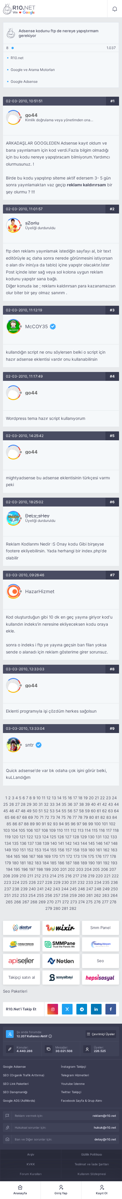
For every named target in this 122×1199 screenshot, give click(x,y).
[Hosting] (21, 928)
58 (81, 810)
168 (39, 856)
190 (91, 862)
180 (15, 862)
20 (91, 797)
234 (97, 882)
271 (58, 901)
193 (114, 862)
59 (87, 810)
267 (25, 901)
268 (33, 901)
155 (53, 849)
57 (75, 810)
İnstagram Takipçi (73, 1066)
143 (76, 843)
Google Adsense (14, 1066)
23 (108, 797)
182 (30, 862)
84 (114, 817)
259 (73, 895)
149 (7, 849)
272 (65, 901)
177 (106, 856)
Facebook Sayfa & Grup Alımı (81, 1100)
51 (40, 810)
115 (95, 830)
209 (14, 875)
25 (5, 804)
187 (68, 862)
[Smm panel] (60, 944)
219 (91, 875)
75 (63, 817)
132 (106, 836)
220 (99, 875)
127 (68, 836)
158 (76, 849)
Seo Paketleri (15, 991)
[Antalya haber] (21, 944)
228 (48, 882)
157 (68, 849)
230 (65, 882)
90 (38, 823)
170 (55, 856)
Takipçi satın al (21, 977)
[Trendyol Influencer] (60, 928)
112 (73, 830)
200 (55, 869)
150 (15, 849)
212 (37, 875)
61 (99, 810)
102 (112, 823)
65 (7, 817)
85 (9, 823)
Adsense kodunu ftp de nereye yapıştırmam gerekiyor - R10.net (19, 9)
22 (102, 797)
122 (30, 836)
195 (17, 869)
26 (11, 804)
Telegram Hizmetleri (75, 1075)
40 (93, 804)
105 (22, 830)
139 (46, 843)
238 (15, 888)
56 (70, 810)
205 (96, 869)
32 (46, 804)
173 (76, 856)
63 (110, 810)
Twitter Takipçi (71, 1092)
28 (23, 804)
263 (105, 895)
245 (73, 888)
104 (14, 830)
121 (22, 836)
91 (44, 823)
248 (97, 888)
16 (70, 797)
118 (116, 830)
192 (106, 862)
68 (24, 817)
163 (114, 849)
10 (38, 797)
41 (99, 804)
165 (17, 856)
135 (15, 843)
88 (26, 823)
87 (20, 823)
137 (31, 843)
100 (97, 823)
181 (23, 862)
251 (7, 895)
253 (23, 895)
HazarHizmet (39, 591)
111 (66, 830)
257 (56, 895)
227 (40, 882)
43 (110, 804)
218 (83, 875)
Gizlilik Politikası (91, 1154)
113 (81, 830)
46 (11, 810)
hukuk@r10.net (105, 1127)
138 (38, 843)
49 (29, 810)
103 (6, 830)
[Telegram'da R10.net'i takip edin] (81, 1009)
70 (36, 817)
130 (91, 836)
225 (24, 882)
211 (30, 875)
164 (9, 856)
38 (81, 804)
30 (35, 804)
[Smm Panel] (21, 961)
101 (105, 823)
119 (8, 836)
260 (81, 895)
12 (48, 797)
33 (52, 804)
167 (32, 856)
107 (37, 830)
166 (24, 856)
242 (48, 888)
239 (24, 888)
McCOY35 (36, 326)
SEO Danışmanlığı (15, 1092)
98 (84, 823)
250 (114, 888)
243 (56, 888)
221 (107, 875)
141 (61, 843)
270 (50, 901)
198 (39, 869)
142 (68, 843)
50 (35, 810)
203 (79, 869)
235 (106, 882)
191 (99, 862)
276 (97, 901)
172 (69, 856)
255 (40, 895)
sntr (29, 745)
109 (52, 830)
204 (88, 869)
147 (107, 843)
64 (116, 810)
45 (5, 810)
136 (23, 843)
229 (56, 882)
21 (97, 797)
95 (67, 823)
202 (71, 869)
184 (45, 862)
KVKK (31, 1164)
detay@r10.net (105, 1139)
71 (42, 817)
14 (59, 797)
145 (91, 843)
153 (38, 849)
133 (113, 836)
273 (73, 901)
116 (102, 830)
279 (48, 908)
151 (23, 849)
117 (109, 830)
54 (58, 810)
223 (7, 882)
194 (9, 869)
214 (53, 875)
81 (97, 817)
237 (7, 888)
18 (80, 797)
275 (89, 901)
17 (75, 797)
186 (61, 862)
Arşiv (30, 1154)
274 (81, 901)
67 (19, 817)
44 (116, 804)
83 (108, 817)
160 (91, 849)
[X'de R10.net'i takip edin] (67, 1009)
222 (115, 875)
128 (76, 836)
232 (81, 882)
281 (65, 908)
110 (60, 830)
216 (68, 875)
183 (38, 862)
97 (79, 823)
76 (69, 817)
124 (45, 836)
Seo (100, 960)
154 (45, 849)
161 (99, 849)
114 (88, 830)
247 (89, 888)
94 (61, 823)
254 (32, 895)
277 (105, 901)
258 (64, 895)
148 (114, 843)
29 (29, 804)
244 (64, 888)
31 (40, 804)
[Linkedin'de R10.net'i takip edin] (96, 1009)
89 (32, 823)
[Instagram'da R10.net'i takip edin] (52, 1009)
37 (75, 804)
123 (37, 836)
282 (72, 908)
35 (64, 804)
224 (15, 882)
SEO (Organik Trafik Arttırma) (23, 1075)
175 (91, 856)
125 (53, 836)
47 (17, 810)
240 (32, 888)
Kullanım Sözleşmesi (92, 1174)
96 (73, 823)
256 (48, 895)
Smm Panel (100, 927)
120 (15, 836)
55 (64, 810)
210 (23, 875)
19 (86, 797)
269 (42, 901)
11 (43, 797)
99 (90, 823)
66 (13, 817)
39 (87, 804)
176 (98, 856)
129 (83, 836)
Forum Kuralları (30, 1174)
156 (61, 849)
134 (7, 843)
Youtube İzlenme (73, 1083)
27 (17, 804)
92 (49, 823)
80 (91, 817)
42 (104, 804)
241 (40, 888)
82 (102, 817)
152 (30, 849)
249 (106, 888)
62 (104, 810)
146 (99, 843)
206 (104, 869)
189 (84, 862)
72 (47, 817)
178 (113, 856)
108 (44, 830)
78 (80, 817)
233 (89, 882)
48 (23, 810)
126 (60, 836)
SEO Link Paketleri (15, 1083)
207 (112, 869)
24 (114, 797)
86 (14, 823)
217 (76, 875)
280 (56, 908)
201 (63, 869)
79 (86, 817)
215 (60, 875)
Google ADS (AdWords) (19, 1100)
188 (76, 862)
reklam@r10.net (104, 1115)
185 (53, 862)
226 (32, 882)
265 (9, 901)
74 (58, 817)
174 (84, 856)
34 (58, 804)
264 (114, 895)
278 (113, 901)
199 (47, 869)
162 (106, 849)
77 (75, 817)
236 (114, 882)
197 (32, 869)
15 (64, 797)
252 (15, 895)
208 (6, 875)
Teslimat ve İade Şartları (92, 1164)
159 (84, 849)
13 (54, 797)
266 (17, 901)
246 (81, 888)
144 (84, 843)
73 (52, 817)
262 (97, 895)
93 (55, 823)
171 (62, 856)
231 (73, 882)
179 (8, 862)
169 (47, 856)
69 (30, 817)
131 (99, 836)
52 (46, 810)
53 (52, 810)
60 (93, 810)
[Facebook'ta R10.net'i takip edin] (110, 1009)
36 (70, 804)
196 (24, 869)
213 (45, 875)
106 (29, 830)
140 (53, 843)
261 (89, 895)
